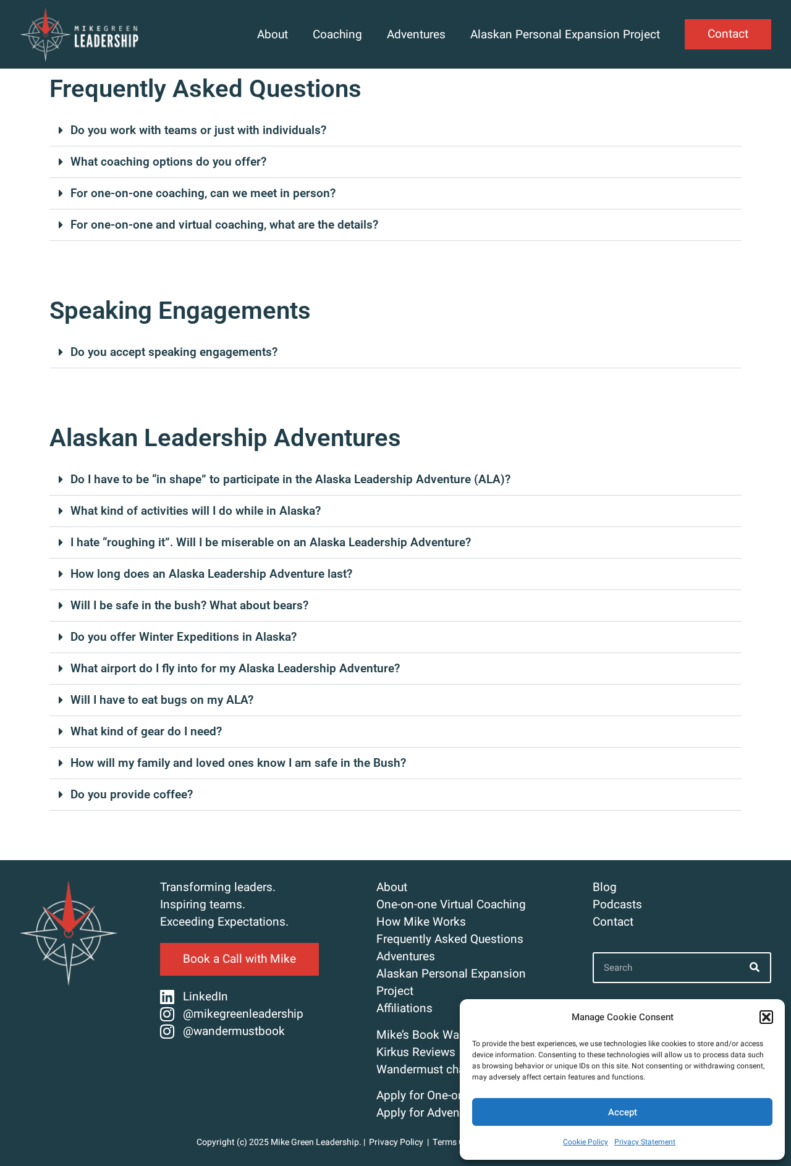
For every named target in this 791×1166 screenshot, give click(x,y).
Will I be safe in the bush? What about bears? (189, 605)
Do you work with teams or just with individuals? (198, 130)
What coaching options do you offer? (168, 161)
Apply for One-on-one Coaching (458, 1095)
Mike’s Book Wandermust (442, 1035)
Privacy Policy (396, 1142)
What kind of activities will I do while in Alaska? (195, 511)
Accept (622, 1112)
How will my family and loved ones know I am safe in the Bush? (238, 763)
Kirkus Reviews (415, 1052)
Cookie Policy (585, 1141)
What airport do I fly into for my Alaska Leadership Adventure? (235, 668)
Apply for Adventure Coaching (454, 1113)
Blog (605, 887)
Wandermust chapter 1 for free (456, 1069)
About (272, 34)
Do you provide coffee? (131, 794)
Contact (613, 922)
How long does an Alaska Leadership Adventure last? (211, 574)
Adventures (416, 34)
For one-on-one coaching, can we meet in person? (203, 193)
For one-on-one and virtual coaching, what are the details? (224, 225)
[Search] (754, 967)
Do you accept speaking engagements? (173, 352)
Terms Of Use (459, 1142)
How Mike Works (421, 922)
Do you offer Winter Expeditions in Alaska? (183, 637)
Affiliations (404, 1008)
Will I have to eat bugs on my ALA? (161, 700)
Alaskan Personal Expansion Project (565, 34)
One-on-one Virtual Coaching (451, 904)
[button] (766, 1017)
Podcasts (617, 904)
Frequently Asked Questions (449, 939)
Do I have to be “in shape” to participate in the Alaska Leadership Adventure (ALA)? (290, 479)
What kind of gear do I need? (146, 731)
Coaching (337, 34)
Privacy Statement (644, 1141)
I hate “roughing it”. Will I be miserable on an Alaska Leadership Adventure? (270, 542)
